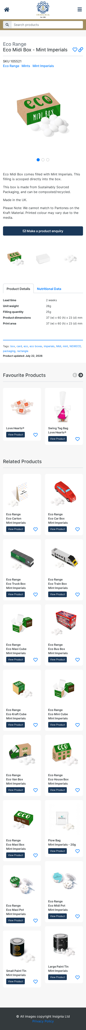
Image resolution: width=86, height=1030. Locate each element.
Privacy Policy (43, 1021)
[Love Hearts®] (22, 407)
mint (65, 346)
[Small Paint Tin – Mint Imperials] (22, 949)
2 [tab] (43, 159)
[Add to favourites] (35, 434)
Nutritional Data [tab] (49, 289)
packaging (9, 351)
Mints (26, 66)
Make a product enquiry (44, 231)
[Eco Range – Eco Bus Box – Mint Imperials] (64, 623)
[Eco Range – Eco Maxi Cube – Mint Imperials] (22, 623)
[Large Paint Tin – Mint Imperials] (64, 945)
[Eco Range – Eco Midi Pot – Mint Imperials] (64, 880)
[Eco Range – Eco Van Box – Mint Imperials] (22, 754)
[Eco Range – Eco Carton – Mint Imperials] (22, 493)
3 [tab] (47, 159)
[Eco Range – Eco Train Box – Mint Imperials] (64, 558)
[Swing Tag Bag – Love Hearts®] (64, 407)
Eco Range (11, 66)
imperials (49, 346)
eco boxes (36, 346)
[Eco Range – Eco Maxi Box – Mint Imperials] (22, 819)
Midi (58, 346)
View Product (15, 434)
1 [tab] (38, 159)
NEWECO (75, 346)
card (19, 346)
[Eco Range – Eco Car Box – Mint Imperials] (64, 493)
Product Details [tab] (18, 289)
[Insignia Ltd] (43, 10)
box (12, 346)
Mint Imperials (43, 66)
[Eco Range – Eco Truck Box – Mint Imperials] (22, 558)
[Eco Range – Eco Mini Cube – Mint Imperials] (64, 689)
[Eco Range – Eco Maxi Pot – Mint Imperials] (22, 884)
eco (26, 346)
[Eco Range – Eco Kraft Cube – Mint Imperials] (22, 689)
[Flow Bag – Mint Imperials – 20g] (64, 819)
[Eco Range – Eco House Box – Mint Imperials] (64, 754)
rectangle (22, 351)
